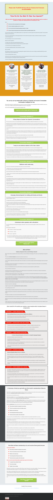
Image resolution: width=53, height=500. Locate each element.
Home (15, 488)
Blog (17, 488)
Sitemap (37, 488)
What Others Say (21, 488)
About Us (25, 488)
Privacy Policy (33, 488)
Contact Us (29, 488)
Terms (22, 494)
